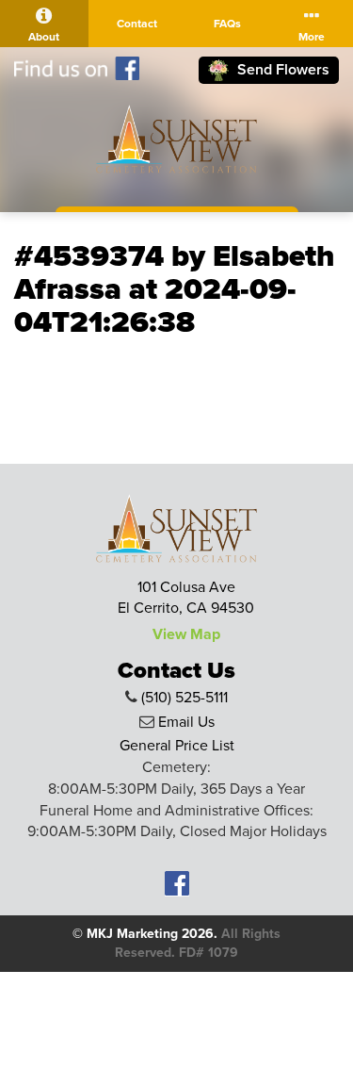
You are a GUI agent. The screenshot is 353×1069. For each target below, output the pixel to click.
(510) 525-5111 (184, 697)
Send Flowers (281, 69)
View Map (186, 634)
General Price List (177, 745)
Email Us (186, 722)
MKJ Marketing (132, 934)
